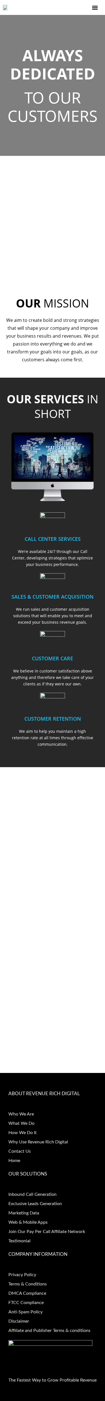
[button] (94, 7)
